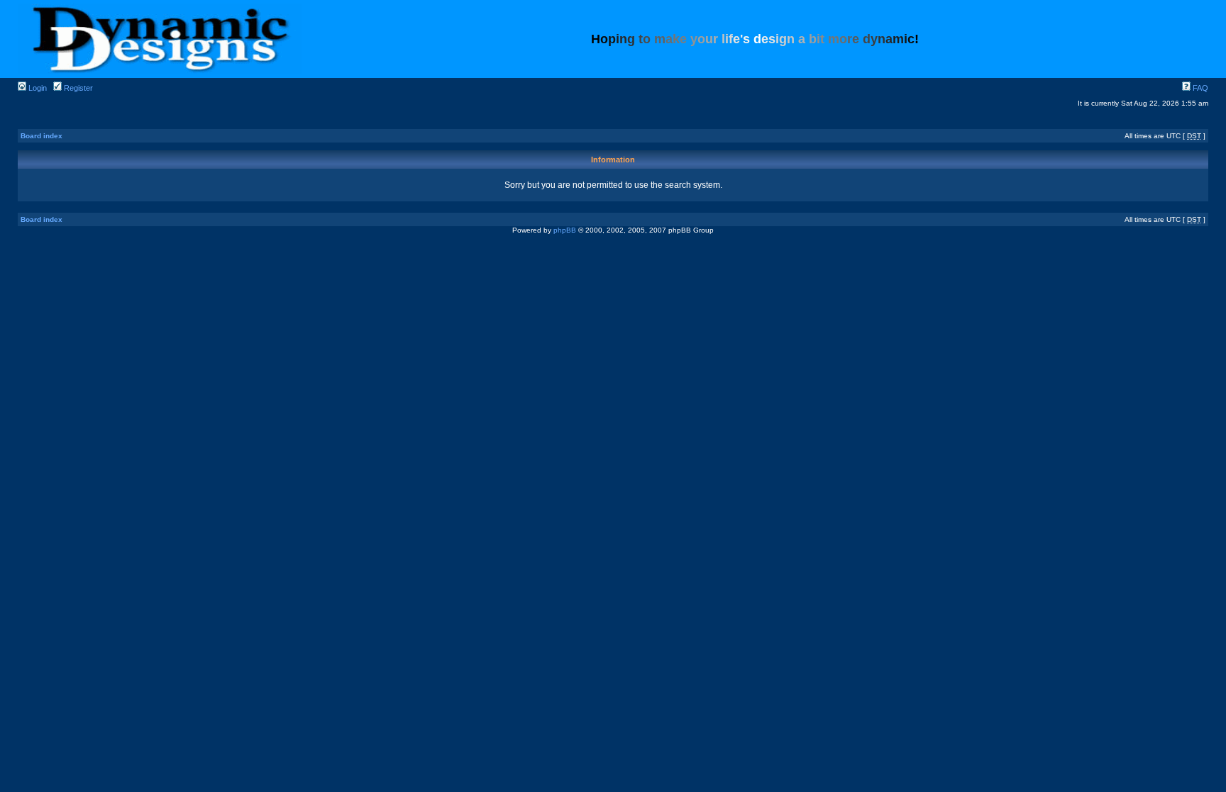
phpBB (564, 230)
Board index (41, 136)
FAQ (1199, 88)
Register (77, 88)
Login (36, 88)
